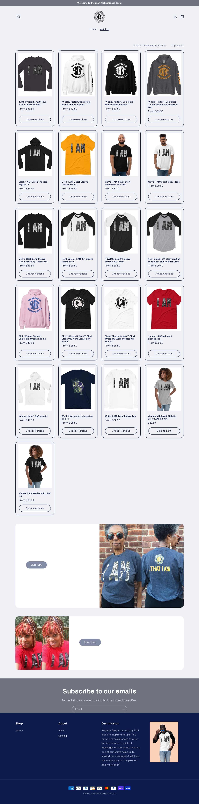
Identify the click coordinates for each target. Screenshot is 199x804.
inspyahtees (94, 793)
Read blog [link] (90, 642)
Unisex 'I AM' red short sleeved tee (160, 337)
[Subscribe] (123, 709)
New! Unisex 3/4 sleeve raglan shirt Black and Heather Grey (164, 260)
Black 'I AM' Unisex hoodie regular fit (33, 183)
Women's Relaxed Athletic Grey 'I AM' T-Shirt (162, 417)
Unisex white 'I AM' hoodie (33, 416)
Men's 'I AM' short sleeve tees (164, 182)
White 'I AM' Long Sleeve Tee (120, 416)
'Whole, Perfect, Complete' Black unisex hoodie (119, 103)
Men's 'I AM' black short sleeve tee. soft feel (117, 183)
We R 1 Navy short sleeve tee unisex (77, 417)
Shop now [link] (36, 565)
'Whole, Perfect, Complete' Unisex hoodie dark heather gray (163, 104)
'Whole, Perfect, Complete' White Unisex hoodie (76, 103)
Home (61, 731)
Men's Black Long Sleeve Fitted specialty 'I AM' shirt (33, 260)
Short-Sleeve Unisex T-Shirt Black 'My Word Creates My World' (77, 339)
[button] (18, 16)
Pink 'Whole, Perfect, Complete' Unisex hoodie (32, 337)
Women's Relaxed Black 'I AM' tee (35, 494)
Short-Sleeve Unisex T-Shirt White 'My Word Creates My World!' (120, 339)
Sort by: (137, 46)
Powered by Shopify (108, 793)
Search (19, 731)
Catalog (62, 736)
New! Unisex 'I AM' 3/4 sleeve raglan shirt (77, 260)
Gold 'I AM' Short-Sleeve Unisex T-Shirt (75, 183)
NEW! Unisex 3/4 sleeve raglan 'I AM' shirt (118, 260)
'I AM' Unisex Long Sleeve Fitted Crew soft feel (33, 103)
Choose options (35, 119)
